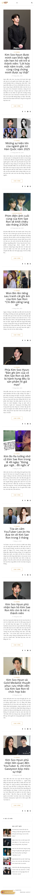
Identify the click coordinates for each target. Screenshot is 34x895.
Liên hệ (27, 892)
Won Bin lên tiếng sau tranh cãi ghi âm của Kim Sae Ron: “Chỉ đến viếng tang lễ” (17, 299)
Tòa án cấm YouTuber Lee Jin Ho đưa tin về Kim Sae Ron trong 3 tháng (17, 533)
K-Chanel (17, 52)
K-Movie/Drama (17, 213)
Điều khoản (22, 892)
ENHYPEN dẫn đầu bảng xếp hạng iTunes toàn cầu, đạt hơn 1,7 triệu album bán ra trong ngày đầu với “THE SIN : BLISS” (21, 871)
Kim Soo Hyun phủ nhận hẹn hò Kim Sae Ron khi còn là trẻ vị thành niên (17, 609)
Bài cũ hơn (8, 818)
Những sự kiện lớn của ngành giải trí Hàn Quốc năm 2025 (17, 146)
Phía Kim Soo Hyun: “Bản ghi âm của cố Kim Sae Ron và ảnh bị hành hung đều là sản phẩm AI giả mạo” (17, 377)
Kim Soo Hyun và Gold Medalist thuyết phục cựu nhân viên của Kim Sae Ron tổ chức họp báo (17, 685)
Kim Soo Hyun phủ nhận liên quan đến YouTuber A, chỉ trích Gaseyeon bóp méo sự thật (17, 765)
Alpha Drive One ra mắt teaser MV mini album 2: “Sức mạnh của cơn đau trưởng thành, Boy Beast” (21, 842)
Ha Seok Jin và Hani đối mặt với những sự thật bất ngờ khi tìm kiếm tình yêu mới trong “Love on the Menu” (21, 833)
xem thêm (17, 106)
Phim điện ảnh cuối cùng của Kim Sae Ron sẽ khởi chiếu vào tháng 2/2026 (17, 220)
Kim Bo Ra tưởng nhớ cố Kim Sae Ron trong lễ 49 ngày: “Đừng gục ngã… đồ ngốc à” (17, 461)
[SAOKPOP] (5, 2)
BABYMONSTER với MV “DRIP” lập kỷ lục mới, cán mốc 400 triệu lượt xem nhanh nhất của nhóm (21, 861)
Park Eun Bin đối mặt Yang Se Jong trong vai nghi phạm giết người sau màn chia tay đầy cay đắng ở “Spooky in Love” (21, 852)
